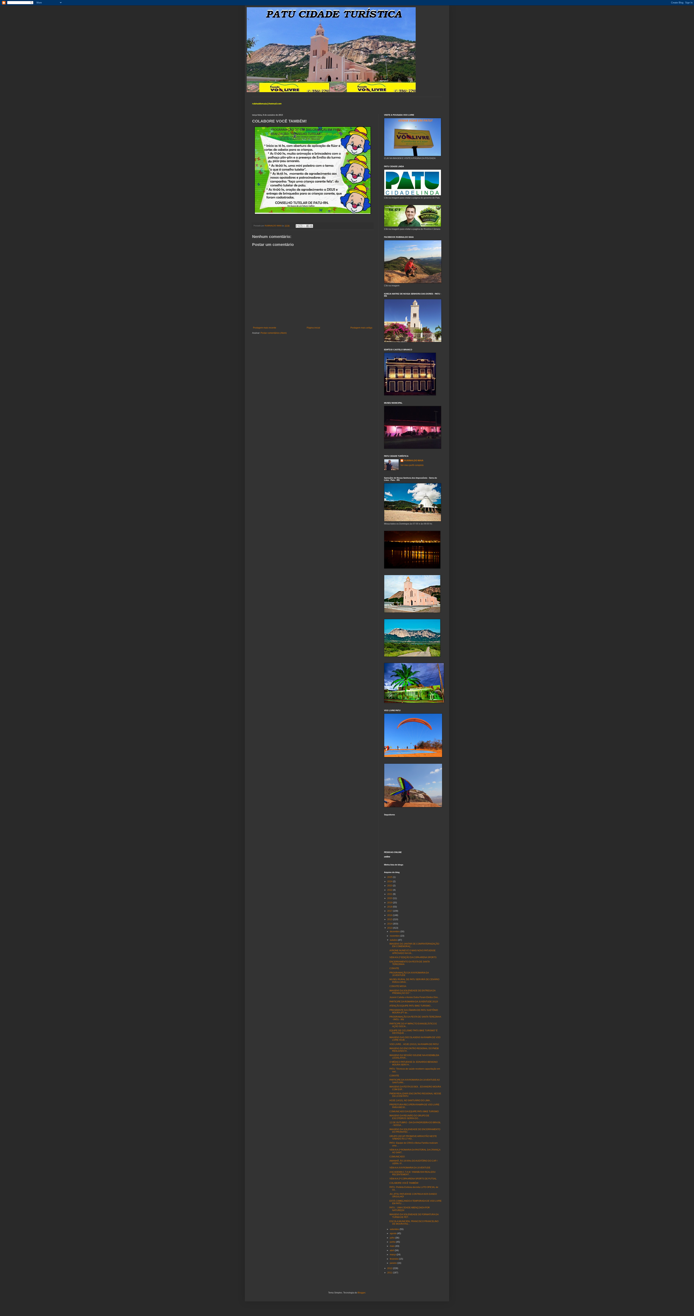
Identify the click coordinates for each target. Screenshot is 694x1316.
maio (392, 1246)
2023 (390, 885)
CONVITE (394, 968)
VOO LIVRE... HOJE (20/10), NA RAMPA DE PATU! (414, 1044)
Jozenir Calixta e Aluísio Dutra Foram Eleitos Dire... (414, 997)
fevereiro (394, 1259)
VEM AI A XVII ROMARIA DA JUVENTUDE (409, 1167)
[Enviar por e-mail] (297, 226)
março (393, 1254)
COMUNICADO (397, 1156)
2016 (390, 915)
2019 (390, 902)
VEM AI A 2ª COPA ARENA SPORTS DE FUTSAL (413, 1178)
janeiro (393, 1263)
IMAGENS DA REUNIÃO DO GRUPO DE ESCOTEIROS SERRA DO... (409, 1116)
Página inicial (313, 327)
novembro (395, 936)
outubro (394, 940)
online (387, 856)
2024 (390, 881)
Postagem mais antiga (361, 327)
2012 (390, 1268)
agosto (393, 1233)
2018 (390, 907)
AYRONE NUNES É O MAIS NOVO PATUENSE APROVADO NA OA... (412, 951)
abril (392, 1250)
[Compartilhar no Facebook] (308, 226)
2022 (390, 890)
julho (392, 1238)
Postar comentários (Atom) (274, 333)
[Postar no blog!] (301, 226)
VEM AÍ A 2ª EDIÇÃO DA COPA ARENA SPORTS (412, 957)
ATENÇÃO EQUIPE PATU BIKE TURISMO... (410, 1006)
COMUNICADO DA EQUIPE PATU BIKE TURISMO (414, 1111)
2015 (390, 919)
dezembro (395, 931)
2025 (390, 877)
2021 (390, 894)
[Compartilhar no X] (304, 226)
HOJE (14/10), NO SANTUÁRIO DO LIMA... (410, 1100)
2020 (390, 898)
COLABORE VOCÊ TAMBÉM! (403, 1183)
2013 (390, 928)
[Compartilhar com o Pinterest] (311, 226)
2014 (390, 924)
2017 (390, 911)
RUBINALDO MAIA (413, 460)
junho (393, 1242)
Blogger (361, 1292)
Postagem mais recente (264, 327)
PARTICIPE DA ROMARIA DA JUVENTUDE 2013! (413, 1001)
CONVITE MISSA (397, 986)
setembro (395, 1229)
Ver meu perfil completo (412, 465)
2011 (390, 1272)
